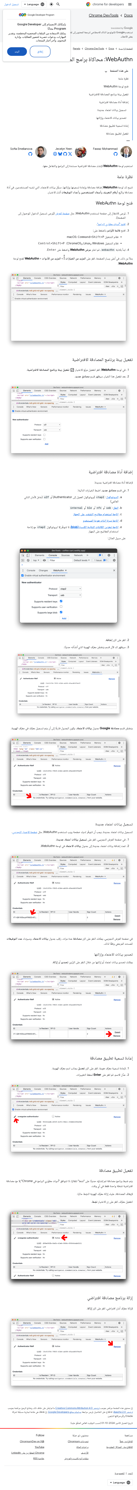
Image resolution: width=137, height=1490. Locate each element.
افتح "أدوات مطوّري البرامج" (111, 224)
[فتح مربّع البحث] (58, 4)
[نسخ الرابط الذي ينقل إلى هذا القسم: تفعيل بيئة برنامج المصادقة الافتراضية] (68, 360)
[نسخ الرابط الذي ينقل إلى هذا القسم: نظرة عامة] (113, 177)
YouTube (39, 1447)
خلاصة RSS (38, 1458)
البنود (130, 1473)
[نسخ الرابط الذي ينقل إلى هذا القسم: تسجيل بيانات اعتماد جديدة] (91, 824)
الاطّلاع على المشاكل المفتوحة (119, 1447)
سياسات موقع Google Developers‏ (64, 1411)
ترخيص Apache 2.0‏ (123, 1411)
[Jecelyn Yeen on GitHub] (65, 155)
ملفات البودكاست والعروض (76, 1458)
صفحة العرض (62, 213)
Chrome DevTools (103, 15)
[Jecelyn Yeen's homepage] (55, 155)
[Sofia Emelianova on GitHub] (30, 155)
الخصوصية (120, 1473)
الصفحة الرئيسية (126, 48)
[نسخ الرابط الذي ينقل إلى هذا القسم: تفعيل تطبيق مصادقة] (95, 1171)
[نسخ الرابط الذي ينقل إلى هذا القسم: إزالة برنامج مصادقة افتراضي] (83, 1298)
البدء (17, 51)
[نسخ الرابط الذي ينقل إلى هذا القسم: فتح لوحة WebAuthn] (92, 203)
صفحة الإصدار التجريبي (24, 832)
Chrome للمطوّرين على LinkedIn (27, 1452)
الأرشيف (84, 1452)
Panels (76, 48)
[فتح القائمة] (129, 4)
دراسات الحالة (82, 1447)
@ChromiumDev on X (32, 1441)
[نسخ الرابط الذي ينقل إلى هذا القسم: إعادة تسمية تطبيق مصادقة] (86, 1058)
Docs (128, 15)
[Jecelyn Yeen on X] (70, 155)
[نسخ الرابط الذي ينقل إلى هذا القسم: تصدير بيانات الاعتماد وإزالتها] (90, 954)
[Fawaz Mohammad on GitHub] (116, 155)
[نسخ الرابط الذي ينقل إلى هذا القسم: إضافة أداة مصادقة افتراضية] (85, 472)
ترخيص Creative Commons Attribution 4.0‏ (77, 1408)
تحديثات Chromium (78, 1441)
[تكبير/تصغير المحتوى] (106, 72)
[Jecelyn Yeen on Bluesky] (60, 155)
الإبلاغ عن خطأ (126, 1441)
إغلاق (40, 51)
